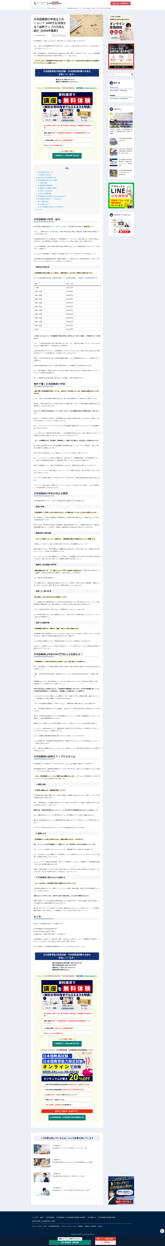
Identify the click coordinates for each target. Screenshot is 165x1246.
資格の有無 (43, 183)
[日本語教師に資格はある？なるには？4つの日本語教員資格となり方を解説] (42, 1163)
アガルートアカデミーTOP (39, 1226)
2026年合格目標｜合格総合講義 (118, 90)
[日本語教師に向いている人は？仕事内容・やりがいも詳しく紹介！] (42, 1149)
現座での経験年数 (45, 193)
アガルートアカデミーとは (68, 1226)
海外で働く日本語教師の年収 (47, 177)
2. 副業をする (44, 204)
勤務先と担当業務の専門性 (48, 188)
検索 (132, 74)
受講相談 (80, 1226)
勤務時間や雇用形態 (46, 185)
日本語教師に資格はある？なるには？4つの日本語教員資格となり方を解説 (72, 1162)
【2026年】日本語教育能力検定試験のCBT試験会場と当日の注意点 (125, 151)
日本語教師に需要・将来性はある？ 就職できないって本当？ (68, 1176)
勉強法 (42, 1217)
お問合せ (100, 1226)
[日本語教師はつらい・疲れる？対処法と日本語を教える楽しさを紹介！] (42, 1191)
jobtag (57, 226)
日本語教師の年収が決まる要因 (47, 180)
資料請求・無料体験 (90, 1226)
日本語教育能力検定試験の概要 (106, 1217)
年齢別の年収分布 (45, 175)
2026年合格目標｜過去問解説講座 (119, 98)
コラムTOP (35, 1217)
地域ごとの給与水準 (46, 191)
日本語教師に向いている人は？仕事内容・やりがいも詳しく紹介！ (70, 1148)
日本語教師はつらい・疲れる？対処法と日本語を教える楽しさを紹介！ (71, 1190)
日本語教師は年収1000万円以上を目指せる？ (52, 196)
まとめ (40, 209)
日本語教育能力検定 (54, 1226)
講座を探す (121, 3)
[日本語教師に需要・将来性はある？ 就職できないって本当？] (42, 1177)
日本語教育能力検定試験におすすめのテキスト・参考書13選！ (125, 172)
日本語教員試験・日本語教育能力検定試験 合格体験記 (71, 1217)
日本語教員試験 (50, 1217)
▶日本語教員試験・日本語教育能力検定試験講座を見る (67, 1117)
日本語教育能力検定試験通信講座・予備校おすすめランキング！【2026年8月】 (125, 162)
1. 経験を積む (44, 201)
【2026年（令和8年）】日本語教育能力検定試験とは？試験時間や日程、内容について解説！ (121, 131)
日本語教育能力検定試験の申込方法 (125, 139)
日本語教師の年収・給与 (45, 172)
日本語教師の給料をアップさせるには (49, 199)
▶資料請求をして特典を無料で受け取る (67, 155)
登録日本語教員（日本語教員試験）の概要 (43, 1221)
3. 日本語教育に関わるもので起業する (52, 207)
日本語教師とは (92, 1217)
